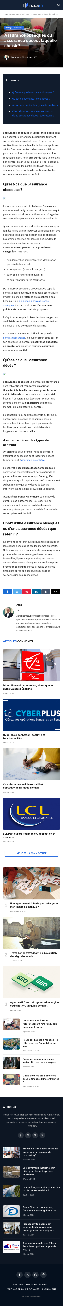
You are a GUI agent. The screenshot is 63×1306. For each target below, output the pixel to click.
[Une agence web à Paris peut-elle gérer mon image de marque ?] (31, 883)
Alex (17, 57)
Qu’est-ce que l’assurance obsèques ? (33, 92)
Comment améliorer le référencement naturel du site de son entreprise (40, 1024)
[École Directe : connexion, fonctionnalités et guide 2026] (11, 1211)
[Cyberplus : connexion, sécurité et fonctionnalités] (31, 715)
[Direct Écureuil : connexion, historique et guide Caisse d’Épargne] (31, 665)
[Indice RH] (33, 5)
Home (5, 14)
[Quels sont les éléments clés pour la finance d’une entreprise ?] (11, 1079)
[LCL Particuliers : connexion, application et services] (31, 814)
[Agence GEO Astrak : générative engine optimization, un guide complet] (31, 982)
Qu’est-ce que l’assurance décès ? (31, 98)
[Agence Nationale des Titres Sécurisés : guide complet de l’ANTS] (11, 1247)
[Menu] (5, 5)
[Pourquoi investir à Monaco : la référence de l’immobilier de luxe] (11, 1044)
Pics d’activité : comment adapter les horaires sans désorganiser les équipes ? (38, 1227)
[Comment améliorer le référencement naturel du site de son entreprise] (11, 1024)
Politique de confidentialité (23, 1289)
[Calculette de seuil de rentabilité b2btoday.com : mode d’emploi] (31, 764)
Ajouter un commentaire (32, 853)
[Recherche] (58, 5)
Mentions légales (36, 1285)
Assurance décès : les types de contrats (35, 105)
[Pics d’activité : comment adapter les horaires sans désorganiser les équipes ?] (11, 1228)
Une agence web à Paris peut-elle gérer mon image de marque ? (34, 905)
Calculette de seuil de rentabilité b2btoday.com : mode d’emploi (23, 786)
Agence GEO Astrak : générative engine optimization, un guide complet (34, 1004)
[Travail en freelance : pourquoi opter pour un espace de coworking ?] (11, 1152)
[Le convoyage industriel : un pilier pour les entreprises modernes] (11, 1172)
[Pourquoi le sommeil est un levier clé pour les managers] (11, 1063)
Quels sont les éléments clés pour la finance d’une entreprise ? (41, 1079)
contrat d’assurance (14, 337)
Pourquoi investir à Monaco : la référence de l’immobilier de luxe (40, 1043)
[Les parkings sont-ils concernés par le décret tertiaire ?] (11, 1191)
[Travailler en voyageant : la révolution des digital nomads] (31, 933)
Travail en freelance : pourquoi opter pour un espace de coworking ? (40, 1152)
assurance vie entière (32, 460)
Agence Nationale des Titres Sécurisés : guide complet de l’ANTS (39, 1246)
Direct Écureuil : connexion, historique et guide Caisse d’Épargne (28, 687)
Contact (18, 1285)
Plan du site (49, 1289)
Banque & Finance (14, 28)
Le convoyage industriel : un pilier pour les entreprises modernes (39, 1171)
